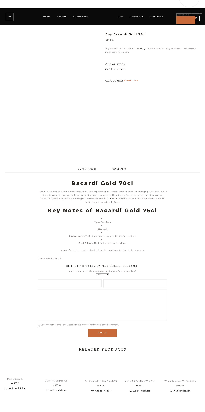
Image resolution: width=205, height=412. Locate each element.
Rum (136, 80)
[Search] (185, 20)
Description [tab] (87, 168)
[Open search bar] (177, 12)
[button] (115, 69)
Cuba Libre (113, 198)
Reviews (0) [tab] (119, 168)
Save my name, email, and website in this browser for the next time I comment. (80, 325)
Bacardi (128, 80)
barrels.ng (140, 48)
